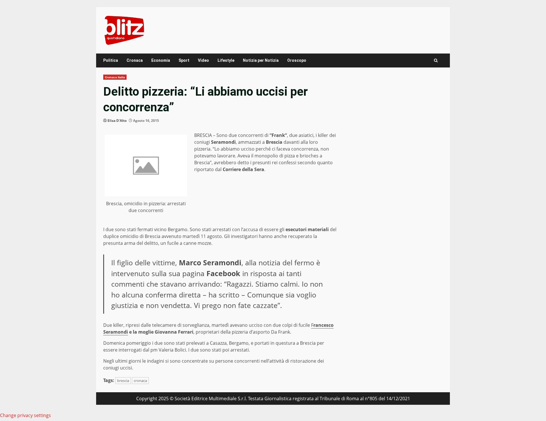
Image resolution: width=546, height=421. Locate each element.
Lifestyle (226, 60)
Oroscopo (296, 60)
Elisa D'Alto (117, 120)
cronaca (140, 380)
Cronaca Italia (115, 77)
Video (203, 60)
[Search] (436, 60)
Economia (160, 60)
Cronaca (135, 60)
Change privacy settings (25, 415)
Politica (110, 60)
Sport (184, 60)
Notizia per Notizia (261, 60)
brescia (123, 380)
